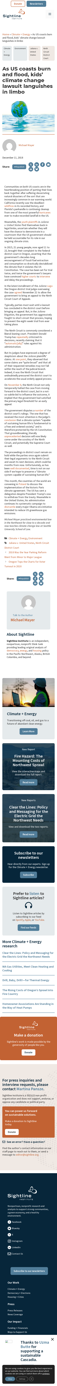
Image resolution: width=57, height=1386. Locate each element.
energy (23, 650)
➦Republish (19, 166)
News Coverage (15, 1314)
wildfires (9, 206)
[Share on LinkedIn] (36, 164)
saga (49, 286)
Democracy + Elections (19, 1293)
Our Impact (15, 1321)
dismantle (9, 506)
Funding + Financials (18, 1327)
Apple (28, 919)
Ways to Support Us (17, 1332)
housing (37, 650)
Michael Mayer (26, 145)
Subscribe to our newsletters (29, 1271)
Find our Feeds (28, 927)
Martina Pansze (30, 1088)
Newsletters (36, 3)
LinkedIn (16, 1247)
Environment (20, 48)
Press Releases (15, 1310)
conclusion (10, 420)
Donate (18, 3)
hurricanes (45, 212)
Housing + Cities (16, 1296)
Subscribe (28, 874)
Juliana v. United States (34, 51)
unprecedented (12, 436)
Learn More (28, 731)
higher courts (29, 276)
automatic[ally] (13, 343)
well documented (19, 468)
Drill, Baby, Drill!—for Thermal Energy (25, 980)
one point (21, 359)
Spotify (20, 919)
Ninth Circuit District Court (46, 53)
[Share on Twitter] (30, 164)
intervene (45, 276)
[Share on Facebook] (42, 164)
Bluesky (16, 1228)
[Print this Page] (30, 169)
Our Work (13, 1282)
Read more (28, 782)
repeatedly (22, 337)
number (39, 410)
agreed (18, 292)
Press (11, 1304)
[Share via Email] (48, 164)
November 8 (14, 384)
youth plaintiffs (29, 222)
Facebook (16, 1221)
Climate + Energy (20, 34)
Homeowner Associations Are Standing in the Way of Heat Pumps (28, 1005)
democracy (13, 650)
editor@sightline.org (27, 1154)
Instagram (17, 1240)
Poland (22, 484)
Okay (10, 1379)
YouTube (39, 919)
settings (46, 1373)
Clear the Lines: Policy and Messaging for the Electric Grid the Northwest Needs (27, 954)
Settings (22, 1379)
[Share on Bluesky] (36, 169)
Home (5, 34)
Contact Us (17, 1253)
